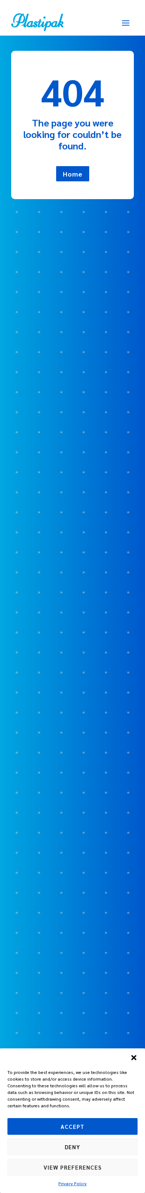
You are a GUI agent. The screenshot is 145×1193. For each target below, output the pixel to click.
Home (73, 173)
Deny (72, 1146)
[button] (134, 1057)
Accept (72, 1126)
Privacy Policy (72, 1183)
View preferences (73, 1167)
